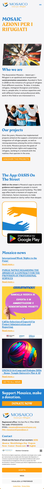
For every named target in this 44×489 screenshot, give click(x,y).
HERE (35, 440)
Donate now (21, 446)
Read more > (8, 264)
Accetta (22, 470)
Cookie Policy (17, 486)
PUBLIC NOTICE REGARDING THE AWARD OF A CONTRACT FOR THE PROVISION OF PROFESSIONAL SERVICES (21, 274)
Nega (22, 476)
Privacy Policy (26, 486)
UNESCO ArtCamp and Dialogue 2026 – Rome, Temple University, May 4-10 (22, 372)
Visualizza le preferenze (22, 481)
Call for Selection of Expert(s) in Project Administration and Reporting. (18, 324)
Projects (31, 443)
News (4, 446)
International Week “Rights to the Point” (19, 259)
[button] (41, 451)
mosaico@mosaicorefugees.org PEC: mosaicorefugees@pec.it (19, 428)
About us (5, 443)
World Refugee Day (18, 443)
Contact (11, 446)
